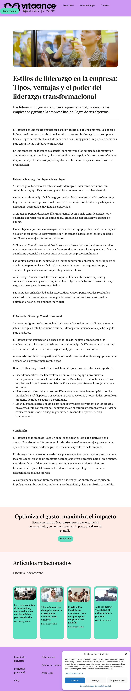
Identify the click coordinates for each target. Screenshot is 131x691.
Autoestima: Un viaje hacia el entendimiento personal (103, 611)
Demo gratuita (9, 11)
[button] (126, 654)
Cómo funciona (10, 5)
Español (26, 11)
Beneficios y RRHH (22, 622)
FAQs (17, 680)
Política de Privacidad (103, 686)
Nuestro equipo (87, 5)
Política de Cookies (87, 686)
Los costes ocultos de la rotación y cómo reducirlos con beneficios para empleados (24, 611)
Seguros (53, 5)
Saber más (65, 538)
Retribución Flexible (33, 5)
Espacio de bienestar (19, 659)
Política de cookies (51, 665)
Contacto (105, 5)
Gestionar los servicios (74, 673)
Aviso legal (47, 673)
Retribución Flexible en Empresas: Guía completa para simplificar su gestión (77, 614)
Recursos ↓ (68, 5)
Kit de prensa (48, 657)
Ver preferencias (117, 680)
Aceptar (75, 680)
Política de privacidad (19, 671)
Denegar (96, 680)
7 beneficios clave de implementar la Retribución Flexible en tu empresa (51, 613)
